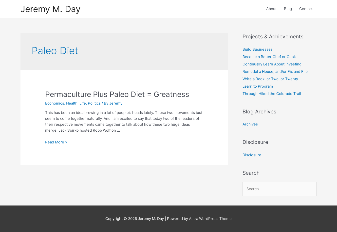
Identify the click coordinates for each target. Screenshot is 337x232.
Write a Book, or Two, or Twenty (270, 79)
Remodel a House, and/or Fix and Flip (275, 71)
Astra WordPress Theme (210, 218)
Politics (94, 103)
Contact (306, 8)
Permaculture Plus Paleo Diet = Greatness (117, 94)
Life (82, 103)
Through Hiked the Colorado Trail (272, 93)
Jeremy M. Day (50, 9)
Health (71, 103)
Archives (250, 124)
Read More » (56, 142)
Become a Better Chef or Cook (269, 56)
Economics (54, 103)
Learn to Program (258, 86)
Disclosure (252, 155)
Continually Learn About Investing (272, 64)
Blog (288, 8)
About (271, 8)
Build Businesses (258, 49)
